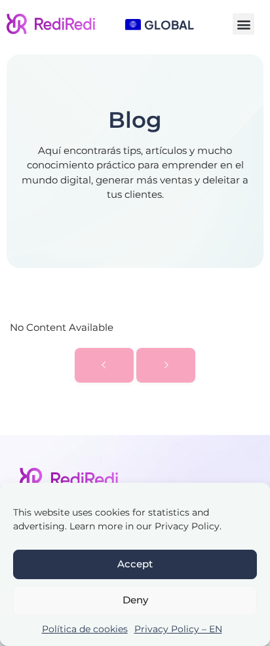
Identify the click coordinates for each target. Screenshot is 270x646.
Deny (135, 600)
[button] (243, 24)
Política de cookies (85, 629)
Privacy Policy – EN (178, 629)
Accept (135, 564)
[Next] (165, 365)
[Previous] (104, 365)
